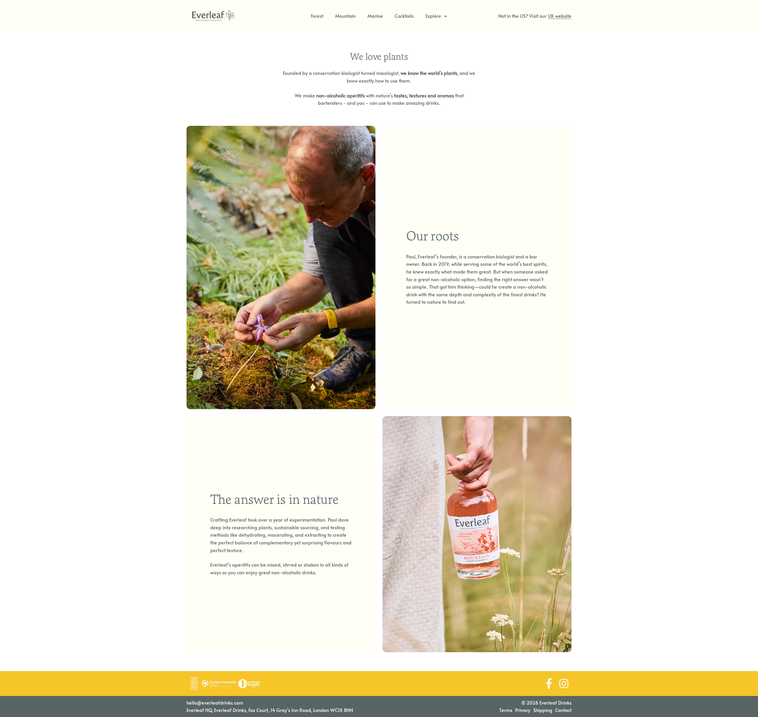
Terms (505, 710)
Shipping (542, 710)
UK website (559, 15)
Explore (433, 15)
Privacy (522, 710)
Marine (375, 15)
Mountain (345, 15)
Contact (563, 710)
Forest (317, 15)
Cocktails (404, 15)
